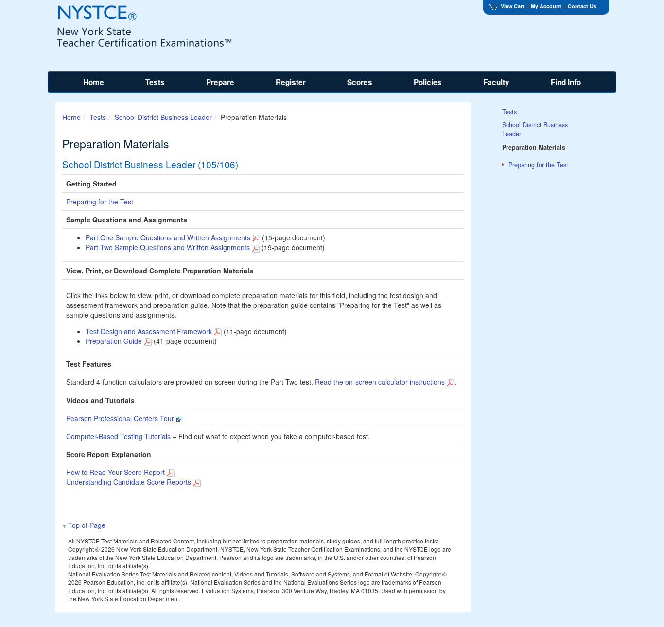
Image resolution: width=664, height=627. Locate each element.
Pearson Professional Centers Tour (121, 418)
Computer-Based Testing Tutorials (118, 436)
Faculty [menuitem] (496, 82)
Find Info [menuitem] (566, 82)
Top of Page (86, 525)
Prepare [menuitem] (220, 82)
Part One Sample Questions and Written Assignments (168, 237)
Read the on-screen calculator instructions (381, 382)
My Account (546, 6)
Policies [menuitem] (428, 82)
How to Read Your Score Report (115, 472)
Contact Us (582, 6)
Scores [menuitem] (359, 82)
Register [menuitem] (291, 82)
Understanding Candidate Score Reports (128, 482)
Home (71, 117)
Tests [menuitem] (155, 82)
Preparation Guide (114, 341)
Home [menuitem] (93, 82)
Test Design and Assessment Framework (149, 331)
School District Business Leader (163, 117)
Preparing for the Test (99, 201)
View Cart (512, 6)
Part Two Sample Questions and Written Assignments (168, 247)
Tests (97, 117)
